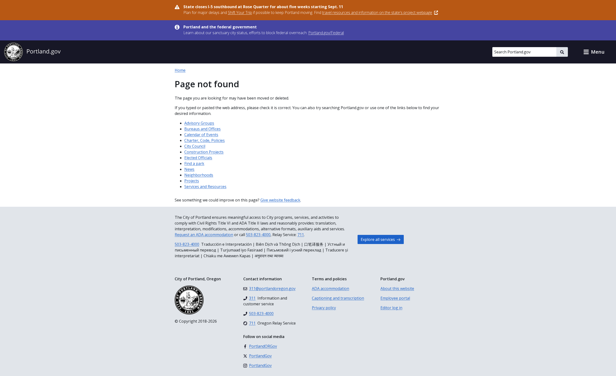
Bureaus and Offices (202, 129)
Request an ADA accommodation (204, 234)
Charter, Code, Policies (204, 140)
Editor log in (391, 307)
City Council (194, 146)
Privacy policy (324, 307)
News (189, 169)
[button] (594, 52)
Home (180, 70)
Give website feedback (280, 200)
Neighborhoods (198, 175)
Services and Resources (205, 186)
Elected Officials (198, 157)
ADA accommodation (330, 288)
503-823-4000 (258, 234)
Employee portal (395, 298)
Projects (191, 180)
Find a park (194, 163)
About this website (397, 288)
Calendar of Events (201, 134)
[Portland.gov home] (32, 52)
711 (300, 234)
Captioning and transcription (338, 298)
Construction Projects (204, 152)
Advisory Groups (199, 123)
